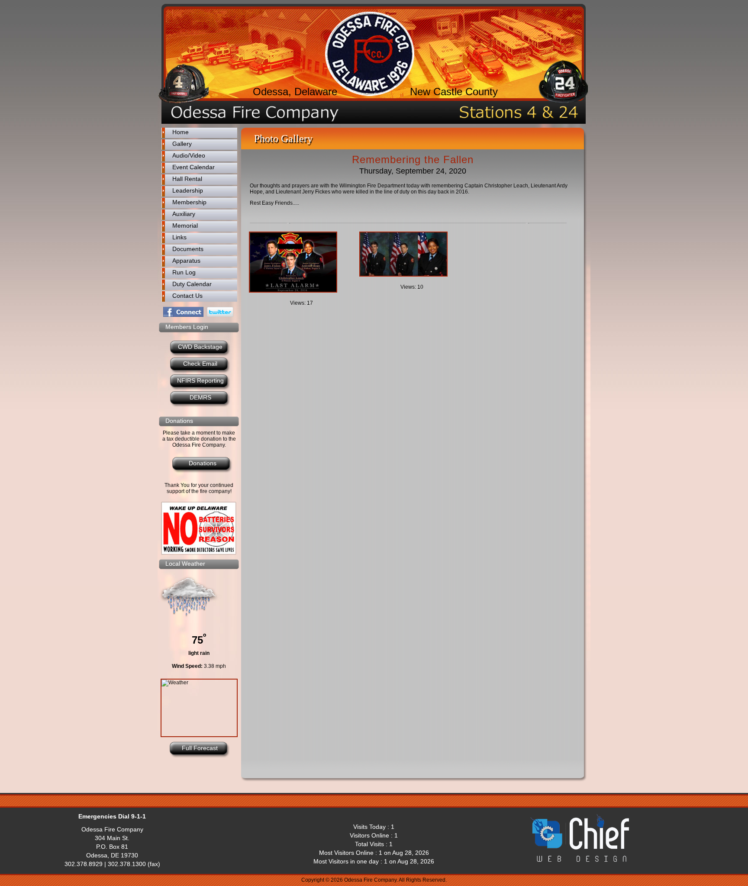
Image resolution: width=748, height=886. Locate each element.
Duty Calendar (192, 283)
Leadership (187, 190)
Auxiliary (183, 213)
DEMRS (200, 397)
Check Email (200, 363)
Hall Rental (187, 178)
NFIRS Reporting (200, 380)
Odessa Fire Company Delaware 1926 (369, 54)
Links (179, 237)
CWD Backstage (200, 346)
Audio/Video (188, 155)
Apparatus (186, 260)
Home (180, 132)
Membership (189, 202)
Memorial (185, 225)
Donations (202, 463)
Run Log (184, 272)
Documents (187, 248)
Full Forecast (200, 747)
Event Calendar (193, 167)
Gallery (182, 143)
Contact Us (187, 295)
